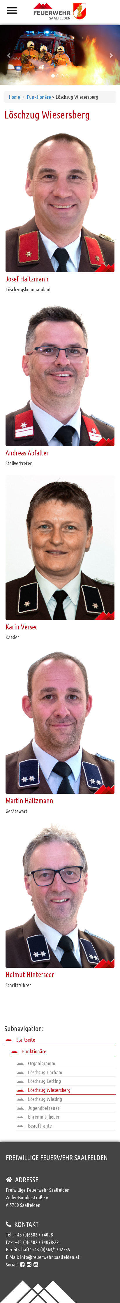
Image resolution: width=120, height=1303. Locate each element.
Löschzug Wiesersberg (48, 1090)
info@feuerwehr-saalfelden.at (50, 1257)
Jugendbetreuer (43, 1108)
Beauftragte (39, 1125)
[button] (9, 55)
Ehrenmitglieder (43, 1116)
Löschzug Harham (44, 1072)
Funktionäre (39, 97)
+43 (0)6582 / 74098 (34, 1234)
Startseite (25, 1039)
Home (14, 97)
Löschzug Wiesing (44, 1099)
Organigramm (41, 1063)
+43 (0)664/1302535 (51, 1249)
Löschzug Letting (44, 1081)
